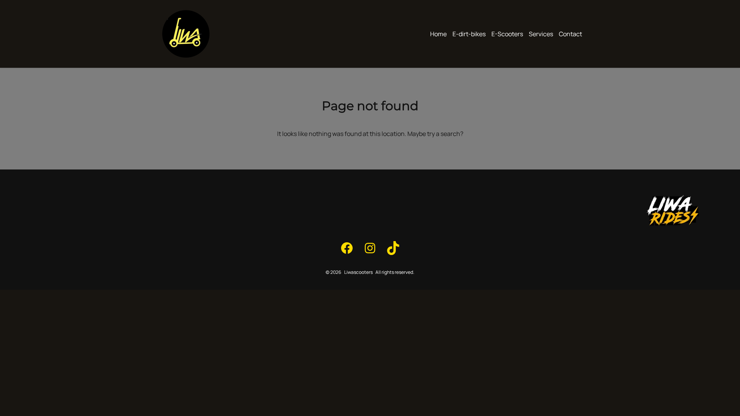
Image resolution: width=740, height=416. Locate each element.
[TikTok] (393, 248)
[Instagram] (370, 248)
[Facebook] (347, 248)
